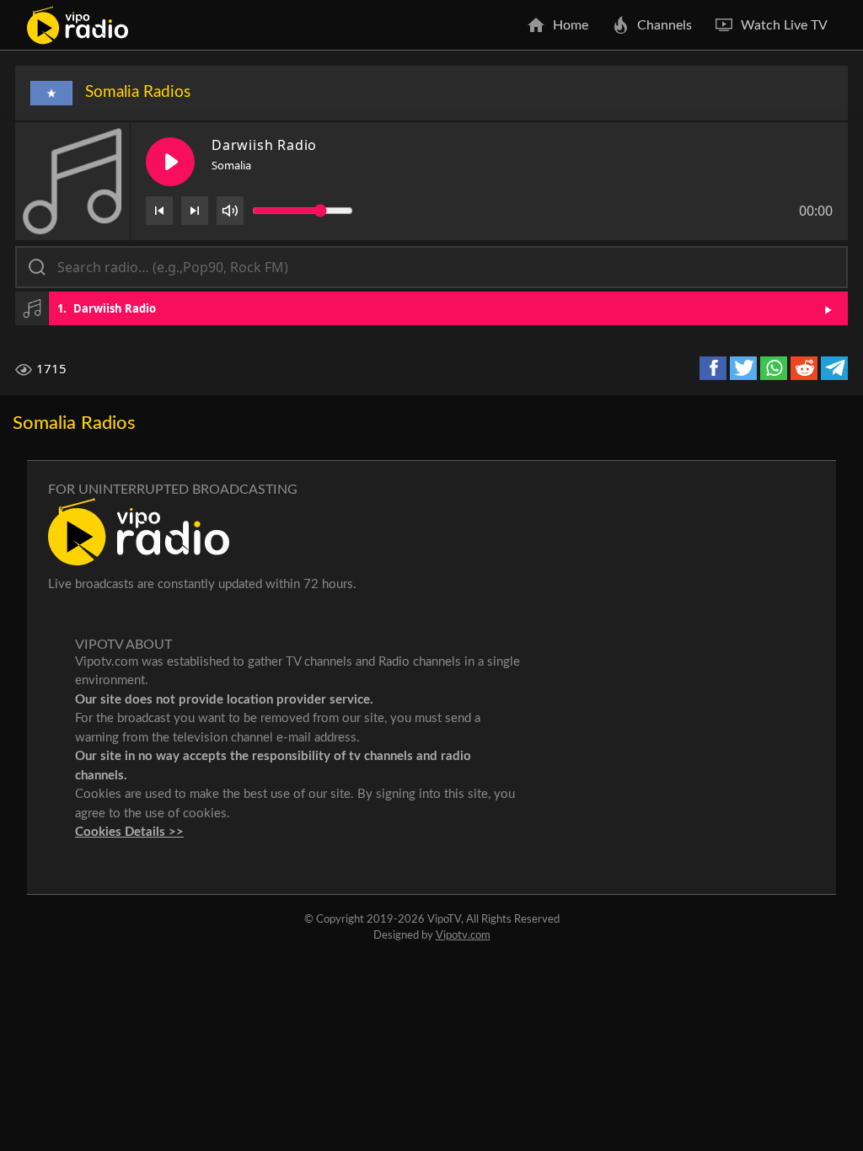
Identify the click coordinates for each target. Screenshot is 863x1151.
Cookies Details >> (129, 832)
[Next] (194, 210)
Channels (664, 25)
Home (570, 25)
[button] (431, 308)
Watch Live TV (784, 25)
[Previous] (159, 210)
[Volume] (230, 210)
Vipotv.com (463, 935)
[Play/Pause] (170, 161)
